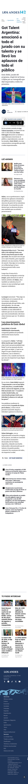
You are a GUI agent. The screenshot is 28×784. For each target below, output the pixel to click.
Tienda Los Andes (9, 739)
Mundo (6, 715)
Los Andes (3, 20)
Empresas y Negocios (9, 720)
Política (6, 701)
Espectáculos (10, 20)
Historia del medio (9, 751)
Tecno (5, 727)
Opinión (6, 718)
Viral (5, 729)
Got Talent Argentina (15, 458)
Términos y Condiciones (10, 744)
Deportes (6, 711)
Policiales (6, 708)
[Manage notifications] (24, 777)
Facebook (5, 681)
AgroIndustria (7, 725)
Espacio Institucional (9, 732)
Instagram (8, 681)
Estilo (5, 722)
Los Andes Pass (8, 736)
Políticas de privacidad (10, 746)
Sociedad (6, 706)
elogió (9, 250)
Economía (6, 704)
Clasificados (7, 741)
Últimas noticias (8, 699)
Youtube (19, 681)
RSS (5, 748)
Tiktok (12, 681)
